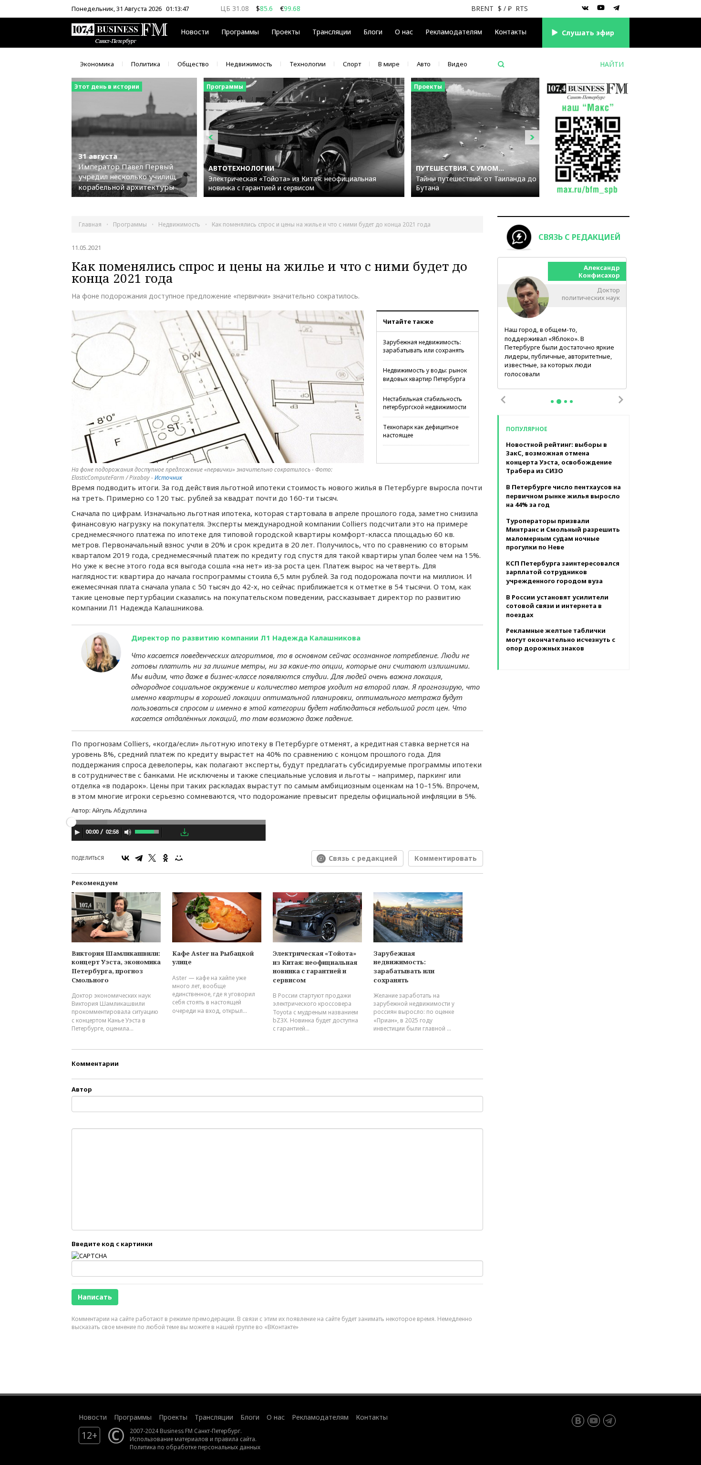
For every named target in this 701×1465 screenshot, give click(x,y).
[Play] (77, 832)
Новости (195, 31)
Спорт (352, 64)
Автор (82, 1089)
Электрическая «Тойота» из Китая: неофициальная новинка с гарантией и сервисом (315, 966)
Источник (168, 478)
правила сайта (235, 1439)
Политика (145, 64)
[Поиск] (501, 64)
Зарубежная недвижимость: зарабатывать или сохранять (423, 346)
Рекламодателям (453, 31)
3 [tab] (565, 401)
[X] (152, 858)
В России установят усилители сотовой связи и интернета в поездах (557, 606)
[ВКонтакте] (125, 858)
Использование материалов (169, 1439)
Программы (240, 31)
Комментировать (445, 858)
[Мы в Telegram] (616, 8)
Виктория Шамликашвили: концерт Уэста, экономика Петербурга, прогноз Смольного (116, 966)
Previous (503, 399)
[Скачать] (184, 832)
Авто (424, 64)
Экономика (97, 64)
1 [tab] (552, 401)
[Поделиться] (171, 832)
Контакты (510, 31)
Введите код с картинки (112, 1243)
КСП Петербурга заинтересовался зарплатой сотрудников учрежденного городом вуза (562, 572)
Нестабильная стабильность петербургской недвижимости (424, 403)
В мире (389, 64)
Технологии (307, 64)
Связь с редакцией (363, 858)
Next (621, 399)
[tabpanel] (562, 324)
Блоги (372, 31)
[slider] (147, 831)
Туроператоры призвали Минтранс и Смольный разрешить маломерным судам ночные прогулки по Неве (563, 534)
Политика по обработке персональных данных (195, 1447)
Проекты (173, 1417)
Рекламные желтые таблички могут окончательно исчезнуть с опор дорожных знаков (560, 639)
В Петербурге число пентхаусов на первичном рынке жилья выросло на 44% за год (563, 496)
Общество (193, 64)
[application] (169, 833)
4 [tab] (571, 401)
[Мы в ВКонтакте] (585, 8)
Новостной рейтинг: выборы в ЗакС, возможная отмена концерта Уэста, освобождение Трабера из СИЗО (559, 457)
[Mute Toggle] (128, 832)
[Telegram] (138, 858)
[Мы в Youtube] (601, 8)
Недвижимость (249, 64)
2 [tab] (559, 401)
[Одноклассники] (165, 858)
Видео (457, 64)
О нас (404, 31)
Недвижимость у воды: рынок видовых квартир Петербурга (425, 374)
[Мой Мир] (179, 858)
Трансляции (214, 1417)
